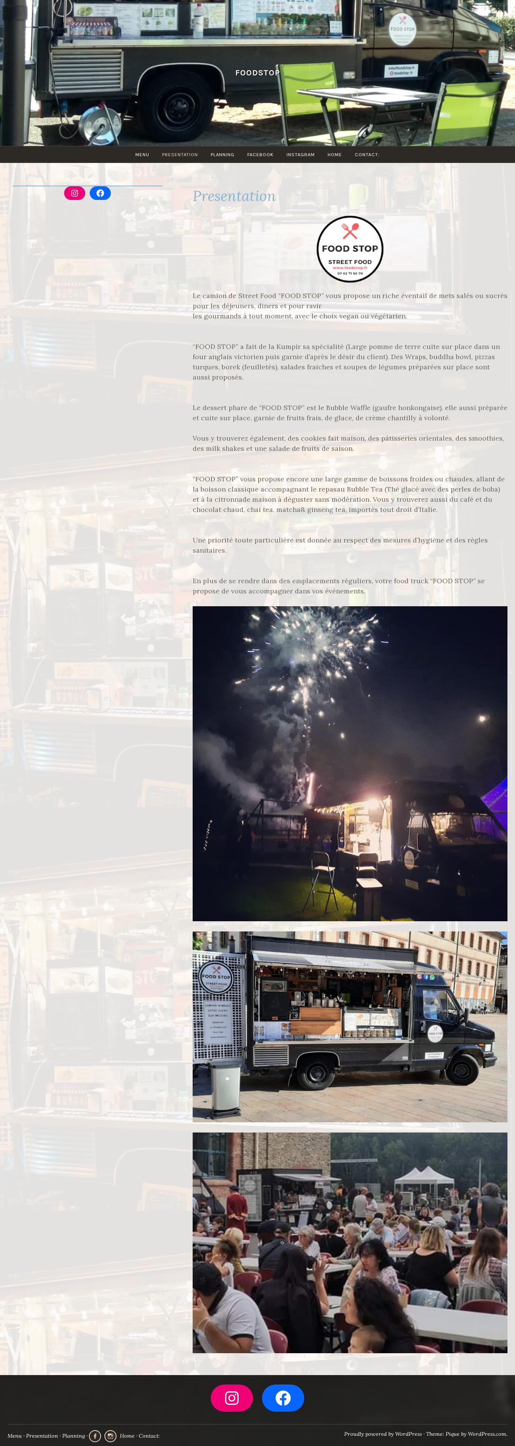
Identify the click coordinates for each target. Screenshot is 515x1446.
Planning (223, 154)
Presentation (180, 154)
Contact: (367, 154)
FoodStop (257, 72)
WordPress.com (487, 1434)
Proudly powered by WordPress (383, 1434)
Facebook (260, 154)
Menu (142, 154)
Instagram (301, 154)
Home (335, 154)
